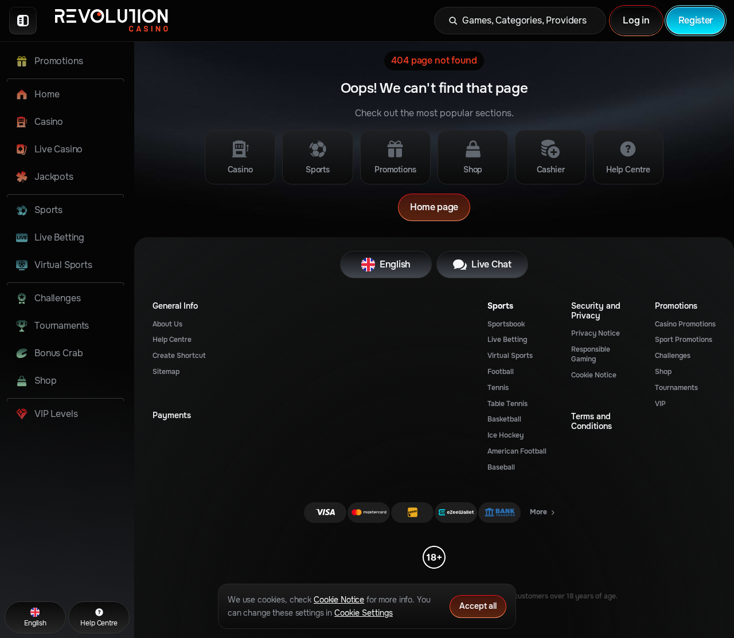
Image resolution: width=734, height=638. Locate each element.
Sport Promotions (683, 339)
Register (695, 20)
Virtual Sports (510, 355)
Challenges (672, 355)
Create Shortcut (179, 355)
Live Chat (491, 264)
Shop (663, 371)
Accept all (478, 606)
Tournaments (676, 387)
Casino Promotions (685, 324)
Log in (636, 20)
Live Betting (507, 339)
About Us (167, 324)
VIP (660, 403)
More (543, 514)
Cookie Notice (593, 375)
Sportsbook (506, 324)
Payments (172, 415)
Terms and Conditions (591, 421)
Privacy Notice (595, 333)
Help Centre (172, 339)
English (395, 264)
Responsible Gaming (590, 354)
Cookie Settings (363, 612)
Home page (434, 207)
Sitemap (166, 371)
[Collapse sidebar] (23, 20)
